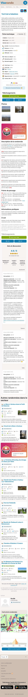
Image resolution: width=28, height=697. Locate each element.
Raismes (12, 73)
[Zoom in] (25, 616)
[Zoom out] (25, 618)
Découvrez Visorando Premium (13, 88)
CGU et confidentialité (6, 663)
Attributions (3, 631)
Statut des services (9, 694)
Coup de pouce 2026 (6, 673)
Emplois (3, 668)
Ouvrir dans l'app (15, 96)
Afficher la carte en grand (14, 649)
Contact (3, 676)
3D (22, 630)
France (9, 69)
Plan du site (4, 665)
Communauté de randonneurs (8, 678)
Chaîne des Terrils (13, 71)
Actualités (3, 671)
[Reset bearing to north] (25, 620)
